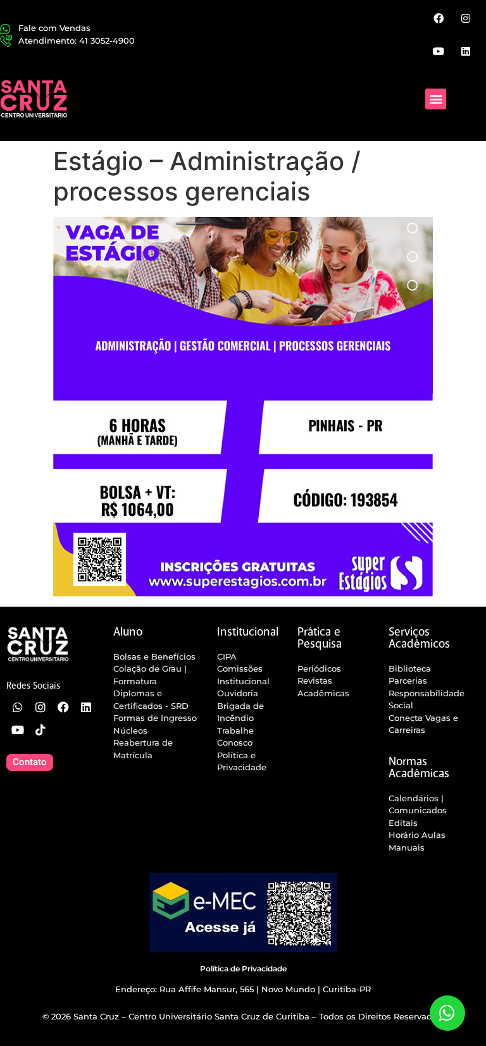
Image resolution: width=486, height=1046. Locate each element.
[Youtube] (438, 51)
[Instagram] (466, 18)
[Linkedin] (466, 51)
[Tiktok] (40, 729)
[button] (435, 99)
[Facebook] (438, 18)
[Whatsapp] (17, 707)
